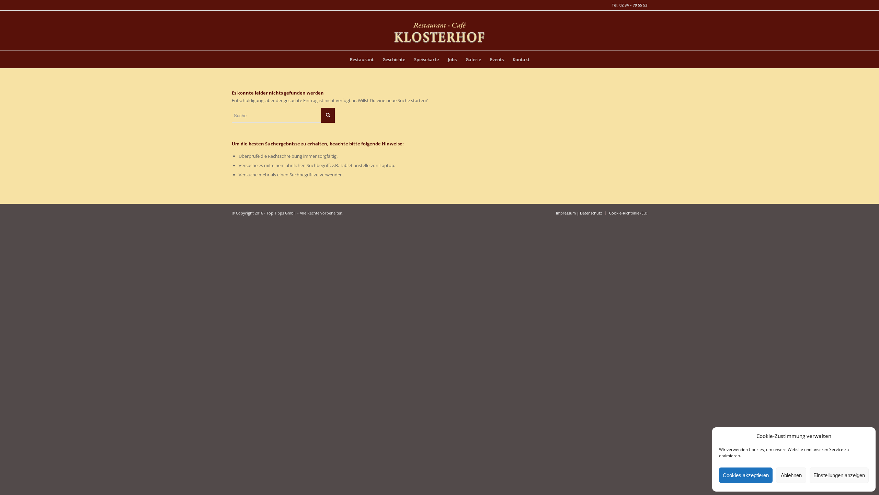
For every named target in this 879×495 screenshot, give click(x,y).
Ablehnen (791, 475)
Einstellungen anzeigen (839, 475)
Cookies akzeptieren (746, 475)
